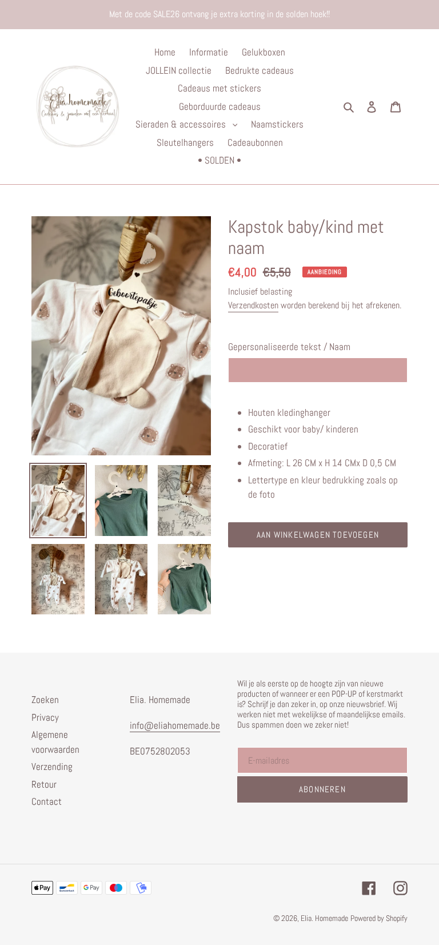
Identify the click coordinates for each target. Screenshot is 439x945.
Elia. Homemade (324, 918)
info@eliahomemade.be (175, 725)
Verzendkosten (253, 305)
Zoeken (45, 699)
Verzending (52, 766)
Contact (46, 801)
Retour (44, 784)
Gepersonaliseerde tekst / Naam (289, 346)
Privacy (45, 717)
